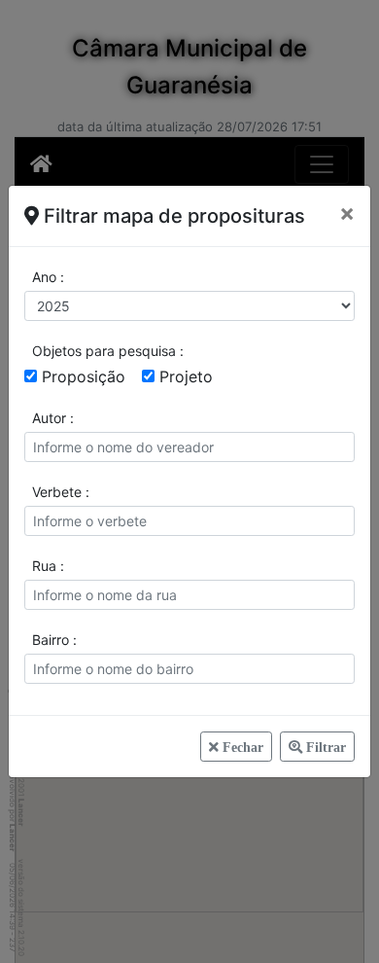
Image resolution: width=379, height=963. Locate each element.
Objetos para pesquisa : (108, 350)
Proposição (83, 376)
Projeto (186, 376)
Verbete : (60, 491)
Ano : (48, 276)
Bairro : (54, 639)
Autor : (53, 418)
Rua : (48, 565)
